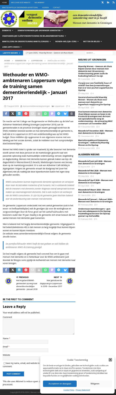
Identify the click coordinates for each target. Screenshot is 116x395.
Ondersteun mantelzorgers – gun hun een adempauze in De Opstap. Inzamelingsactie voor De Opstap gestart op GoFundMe (94, 212)
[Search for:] (99, 52)
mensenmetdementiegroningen (36, 106)
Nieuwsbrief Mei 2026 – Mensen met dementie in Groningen (95, 171)
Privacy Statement (83, 390)
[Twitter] (102, 2)
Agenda (45, 7)
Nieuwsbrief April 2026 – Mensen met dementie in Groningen (95, 181)
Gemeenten (20, 60)
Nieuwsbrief (39, 2)
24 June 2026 (85, 167)
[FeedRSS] (113, 2)
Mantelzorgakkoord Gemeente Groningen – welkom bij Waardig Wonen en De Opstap (93, 142)
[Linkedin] (108, 2)
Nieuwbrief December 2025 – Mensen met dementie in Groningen (95, 131)
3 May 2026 (84, 176)
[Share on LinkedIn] (19, 113)
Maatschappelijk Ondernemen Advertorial (20, 7)
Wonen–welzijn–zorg (66, 41)
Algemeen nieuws (88, 154)
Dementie (6, 30)
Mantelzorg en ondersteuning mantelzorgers (25, 41)
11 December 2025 (87, 127)
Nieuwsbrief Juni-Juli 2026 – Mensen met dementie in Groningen (94, 162)
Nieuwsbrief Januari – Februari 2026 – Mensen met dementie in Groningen (95, 200)
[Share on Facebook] (6, 113)
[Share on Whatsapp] (45, 113)
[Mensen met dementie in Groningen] (58, 26)
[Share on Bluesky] (65, 113)
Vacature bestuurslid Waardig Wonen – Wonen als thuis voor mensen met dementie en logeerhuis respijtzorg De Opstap (94, 101)
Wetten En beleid (91, 41)
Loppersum (59, 106)
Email (5, 346)
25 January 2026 (86, 219)
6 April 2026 (84, 186)
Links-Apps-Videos (11, 47)
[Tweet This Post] (12, 113)
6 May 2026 (84, 93)
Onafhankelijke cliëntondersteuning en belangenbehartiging (33, 36)
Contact (56, 7)
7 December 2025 (87, 136)
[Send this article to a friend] (32, 113)
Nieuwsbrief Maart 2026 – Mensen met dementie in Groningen (94, 190)
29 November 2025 (87, 148)
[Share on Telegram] (58, 113)
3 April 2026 (84, 108)
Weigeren (95, 383)
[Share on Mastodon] (52, 113)
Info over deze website (20, 2)
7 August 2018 (13, 106)
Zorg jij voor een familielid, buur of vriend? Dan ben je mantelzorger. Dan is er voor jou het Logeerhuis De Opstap (95, 86)
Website (6, 355)
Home (4, 2)
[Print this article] (39, 113)
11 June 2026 (85, 79)
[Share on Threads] (71, 113)
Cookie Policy (69, 390)
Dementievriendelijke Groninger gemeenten (39, 30)
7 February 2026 (86, 205)
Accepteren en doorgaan (60, 383)
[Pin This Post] (25, 113)
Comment (7, 317)
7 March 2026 (85, 195)
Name (6, 338)
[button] (110, 359)
